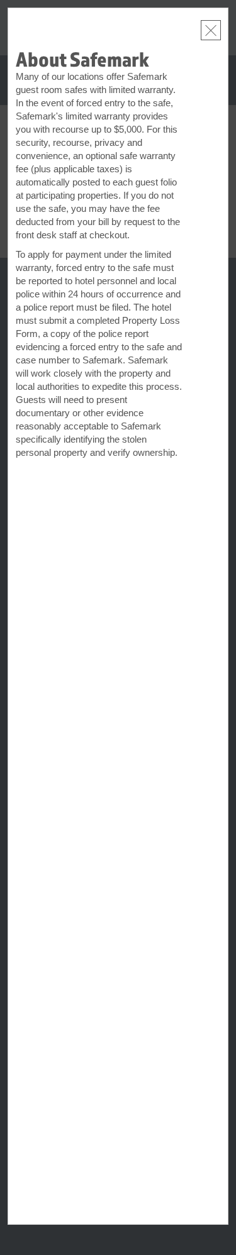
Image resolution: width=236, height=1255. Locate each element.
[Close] (211, 30)
